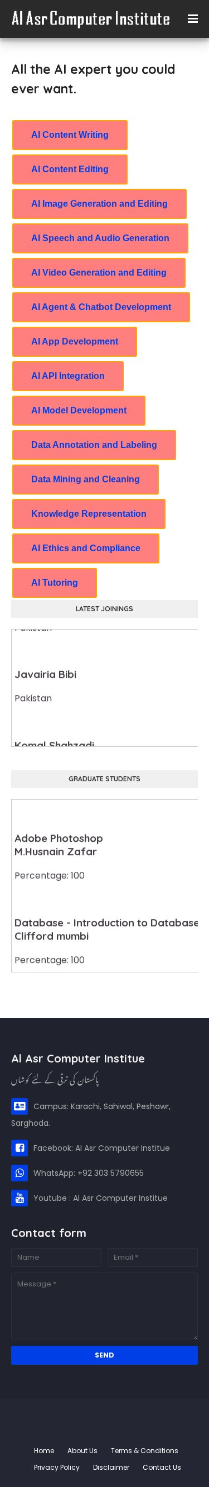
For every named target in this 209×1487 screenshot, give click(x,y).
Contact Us (162, 1467)
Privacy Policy (57, 1467)
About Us (82, 1450)
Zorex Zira (105, 1434)
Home (44, 1450)
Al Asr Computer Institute (99, 1417)
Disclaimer (111, 1467)
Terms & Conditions (144, 1450)
